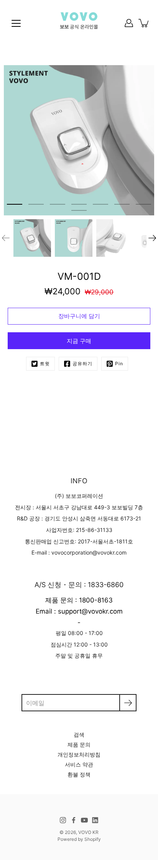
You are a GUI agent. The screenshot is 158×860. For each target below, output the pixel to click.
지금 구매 (79, 341)
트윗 (45, 363)
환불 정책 (79, 774)
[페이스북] (73, 820)
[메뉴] (16, 23)
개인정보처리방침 (79, 754)
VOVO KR (88, 832)
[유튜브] (84, 820)
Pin (119, 363)
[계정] (129, 23)
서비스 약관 (79, 764)
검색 (79, 734)
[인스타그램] (62, 820)
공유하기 (82, 363)
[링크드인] (95, 820)
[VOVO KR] (79, 23)
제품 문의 (79, 744)
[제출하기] (128, 702)
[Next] (152, 238)
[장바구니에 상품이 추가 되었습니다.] (144, 23)
